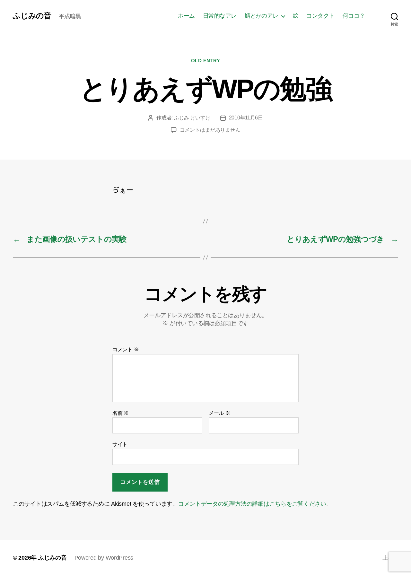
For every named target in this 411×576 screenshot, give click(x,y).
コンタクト (320, 16)
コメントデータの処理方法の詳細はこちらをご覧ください (252, 504)
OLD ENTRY (205, 60)
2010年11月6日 (246, 117)
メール (219, 413)
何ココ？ (354, 16)
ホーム (186, 16)
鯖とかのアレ (261, 16)
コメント (125, 349)
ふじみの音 (32, 16)
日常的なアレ (220, 16)
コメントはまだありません (210, 130)
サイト (119, 444)
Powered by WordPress (104, 557)
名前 (120, 413)
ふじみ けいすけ (192, 117)
